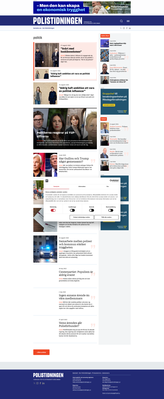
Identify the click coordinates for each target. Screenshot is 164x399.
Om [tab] (108, 186)
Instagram (124, 28)
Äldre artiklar (41, 352)
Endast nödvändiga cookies (81, 217)
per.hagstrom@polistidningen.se (111, 382)
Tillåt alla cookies (106, 217)
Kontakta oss (37, 28)
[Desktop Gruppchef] (115, 101)
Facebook (127, 28)
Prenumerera (96, 373)
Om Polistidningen (48, 28)
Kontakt (75, 373)
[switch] (72, 210)
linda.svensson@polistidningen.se (82, 382)
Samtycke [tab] (56, 186)
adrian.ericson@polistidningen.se (82, 390)
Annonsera (106, 373)
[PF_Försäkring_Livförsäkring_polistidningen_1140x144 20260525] (82, 7)
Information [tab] (82, 186)
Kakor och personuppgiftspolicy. (111, 393)
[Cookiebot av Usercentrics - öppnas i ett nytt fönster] (111, 181)
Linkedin (130, 28)
